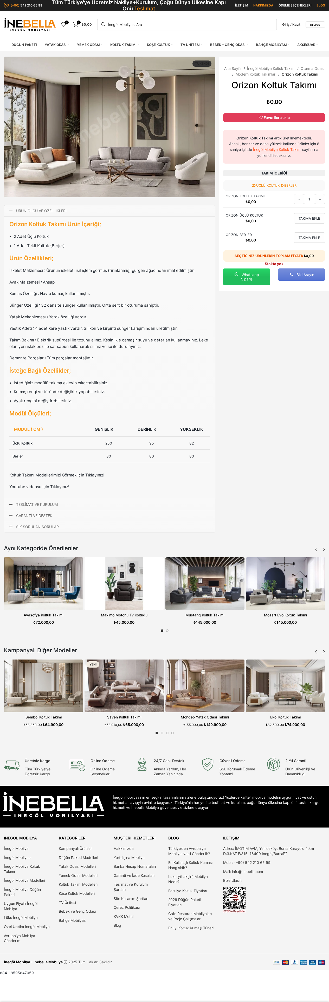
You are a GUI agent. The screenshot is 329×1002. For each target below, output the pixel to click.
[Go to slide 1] (162, 630)
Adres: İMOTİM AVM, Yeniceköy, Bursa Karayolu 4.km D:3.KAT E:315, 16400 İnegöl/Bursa (268, 851)
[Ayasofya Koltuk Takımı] (43, 583)
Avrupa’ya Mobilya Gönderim (19, 938)
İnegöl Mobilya (16, 848)
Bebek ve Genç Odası (77, 911)
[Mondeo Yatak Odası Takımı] (204, 686)
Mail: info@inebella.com (243, 871)
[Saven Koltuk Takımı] (124, 686)
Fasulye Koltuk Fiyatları (187, 891)
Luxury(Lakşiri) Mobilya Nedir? (188, 879)
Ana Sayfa (233, 68)
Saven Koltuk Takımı (124, 717)
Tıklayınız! (59, 486)
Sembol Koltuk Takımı (43, 717)
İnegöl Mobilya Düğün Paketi (22, 892)
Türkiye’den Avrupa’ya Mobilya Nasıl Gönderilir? (189, 851)
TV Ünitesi (67, 902)
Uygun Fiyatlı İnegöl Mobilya (20, 906)
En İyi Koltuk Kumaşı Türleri (191, 928)
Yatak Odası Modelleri (77, 866)
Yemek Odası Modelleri (78, 875)
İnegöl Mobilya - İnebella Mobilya (33, 962)
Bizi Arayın (304, 274)
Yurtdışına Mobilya (129, 857)
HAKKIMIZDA (263, 5)
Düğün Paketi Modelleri (78, 857)
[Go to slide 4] (172, 733)
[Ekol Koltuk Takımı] (285, 686)
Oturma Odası (312, 68)
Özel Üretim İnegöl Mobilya (27, 926)
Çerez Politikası (127, 907)
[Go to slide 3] (167, 733)
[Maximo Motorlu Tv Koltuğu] (124, 583)
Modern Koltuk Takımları (256, 74)
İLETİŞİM (241, 5)
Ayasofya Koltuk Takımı (43, 615)
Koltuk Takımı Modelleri (78, 884)
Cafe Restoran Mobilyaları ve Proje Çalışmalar (190, 916)
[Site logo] (30, 24)
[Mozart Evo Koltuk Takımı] (285, 583)
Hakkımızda (124, 848)
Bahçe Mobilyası (72, 920)
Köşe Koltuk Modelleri (77, 893)
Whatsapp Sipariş (250, 276)
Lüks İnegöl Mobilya (21, 917)
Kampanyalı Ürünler (75, 848)
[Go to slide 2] (167, 630)
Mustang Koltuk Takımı (204, 615)
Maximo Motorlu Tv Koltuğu (124, 615)
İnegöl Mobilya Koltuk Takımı (271, 68)
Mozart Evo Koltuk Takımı (285, 615)
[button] (316, 549)
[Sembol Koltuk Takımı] (43, 686)
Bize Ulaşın (232, 880)
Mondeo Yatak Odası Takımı (205, 717)
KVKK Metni (123, 916)
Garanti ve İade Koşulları (134, 875)
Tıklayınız (94, 475)
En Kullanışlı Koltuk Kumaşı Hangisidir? (190, 865)
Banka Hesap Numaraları (135, 866)
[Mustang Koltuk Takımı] (204, 583)
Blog (117, 925)
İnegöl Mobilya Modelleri (24, 880)
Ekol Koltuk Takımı (285, 717)
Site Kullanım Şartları (131, 898)
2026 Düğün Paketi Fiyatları (184, 902)
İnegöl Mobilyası (17, 857)
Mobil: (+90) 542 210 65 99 (246, 862)
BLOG (321, 5)
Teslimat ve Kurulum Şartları (131, 887)
